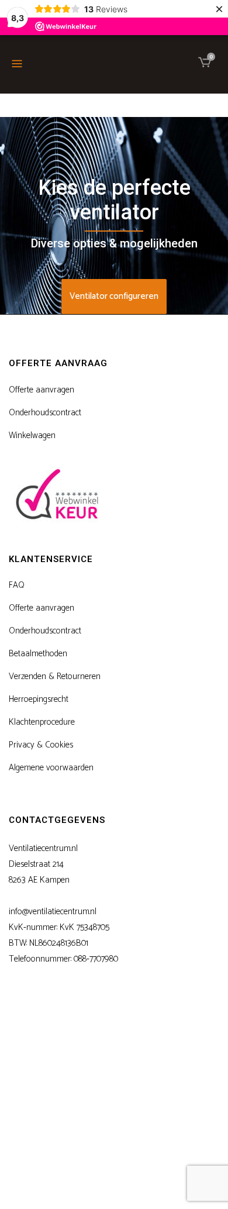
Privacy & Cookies (41, 745)
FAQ (17, 585)
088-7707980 (96, 959)
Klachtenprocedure (42, 722)
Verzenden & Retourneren (55, 676)
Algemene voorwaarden (51, 768)
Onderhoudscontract (45, 413)
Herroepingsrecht (38, 699)
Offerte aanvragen (41, 390)
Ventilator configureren (114, 296)
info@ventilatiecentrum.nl (52, 911)
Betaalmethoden (38, 653)
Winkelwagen (32, 435)
